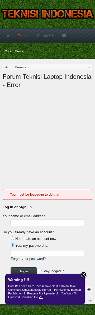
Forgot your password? (28, 259)
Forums (23, 36)
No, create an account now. (35, 239)
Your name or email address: (24, 216)
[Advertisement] (47, 138)
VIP (41, 297)
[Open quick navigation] (89, 67)
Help (89, 301)
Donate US (45, 36)
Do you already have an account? (28, 232)
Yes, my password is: (31, 246)
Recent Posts (14, 51)
